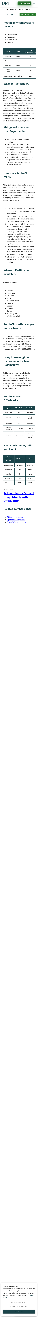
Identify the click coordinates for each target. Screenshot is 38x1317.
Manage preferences (19, 1302)
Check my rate (24, 3)
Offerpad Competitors (15, 517)
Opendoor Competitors (16, 519)
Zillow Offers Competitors (17, 522)
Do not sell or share (19, 1307)
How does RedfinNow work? (17, 174)
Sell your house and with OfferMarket (19, 497)
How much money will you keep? (18, 447)
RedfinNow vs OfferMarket (12, 398)
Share (11, 14)
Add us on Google (28, 14)
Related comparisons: (17, 509)
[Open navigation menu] (34, 3)
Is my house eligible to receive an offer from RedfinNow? (18, 360)
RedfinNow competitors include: (19, 24)
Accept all (19, 1312)
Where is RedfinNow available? (16, 272)
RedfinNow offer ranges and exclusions (19, 326)
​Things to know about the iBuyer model (17, 129)
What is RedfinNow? (16, 84)
